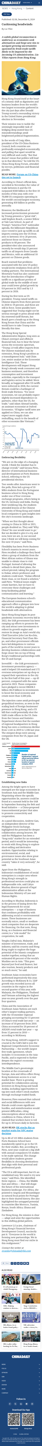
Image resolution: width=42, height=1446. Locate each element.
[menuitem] (26, 2)
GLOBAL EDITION (24, 1434)
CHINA (15, 1434)
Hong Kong (17, 8)
